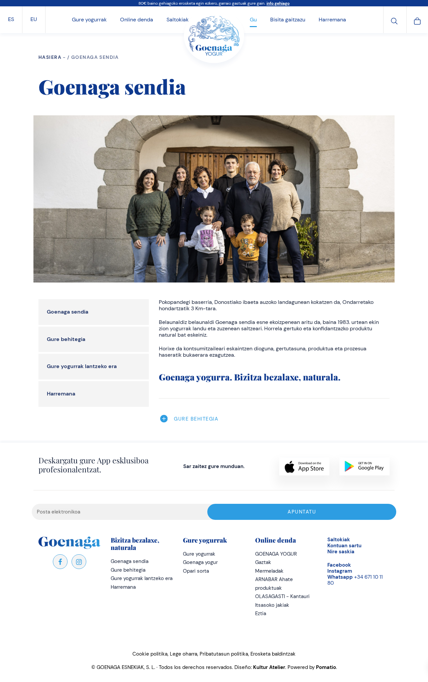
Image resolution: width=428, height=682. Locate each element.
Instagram (339, 571)
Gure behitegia (66, 339)
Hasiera (50, 57)
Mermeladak (269, 571)
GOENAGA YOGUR (276, 554)
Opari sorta (196, 571)
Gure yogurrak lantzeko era (82, 366)
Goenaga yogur (200, 562)
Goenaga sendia (67, 311)
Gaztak (263, 562)
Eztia (260, 613)
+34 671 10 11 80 (355, 580)
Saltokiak (338, 539)
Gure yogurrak (199, 554)
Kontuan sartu (344, 545)
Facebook (339, 565)
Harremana (61, 393)
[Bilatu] (394, 20)
